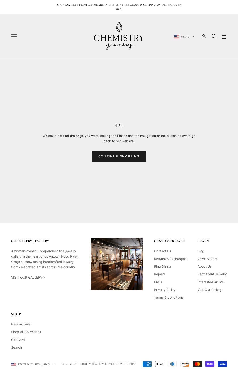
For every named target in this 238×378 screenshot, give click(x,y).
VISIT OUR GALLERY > (28, 277)
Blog (201, 251)
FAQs (158, 282)
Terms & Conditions (168, 297)
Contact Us (162, 251)
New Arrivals (20, 324)
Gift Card (18, 340)
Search (16, 347)
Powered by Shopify (120, 364)
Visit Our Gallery (210, 290)
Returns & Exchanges (170, 259)
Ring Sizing (162, 266)
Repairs (159, 274)
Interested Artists (211, 282)
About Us (205, 266)
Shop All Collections (26, 332)
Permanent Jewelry (212, 274)
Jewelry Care (208, 259)
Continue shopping (119, 156)
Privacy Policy (164, 290)
